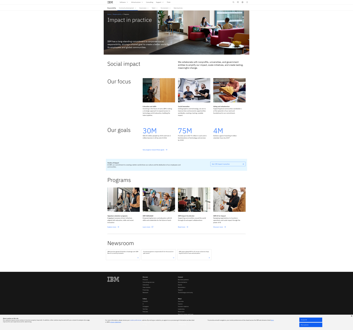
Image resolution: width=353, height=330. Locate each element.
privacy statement (115, 322)
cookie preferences (136, 320)
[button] (242, 2)
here (272, 320)
